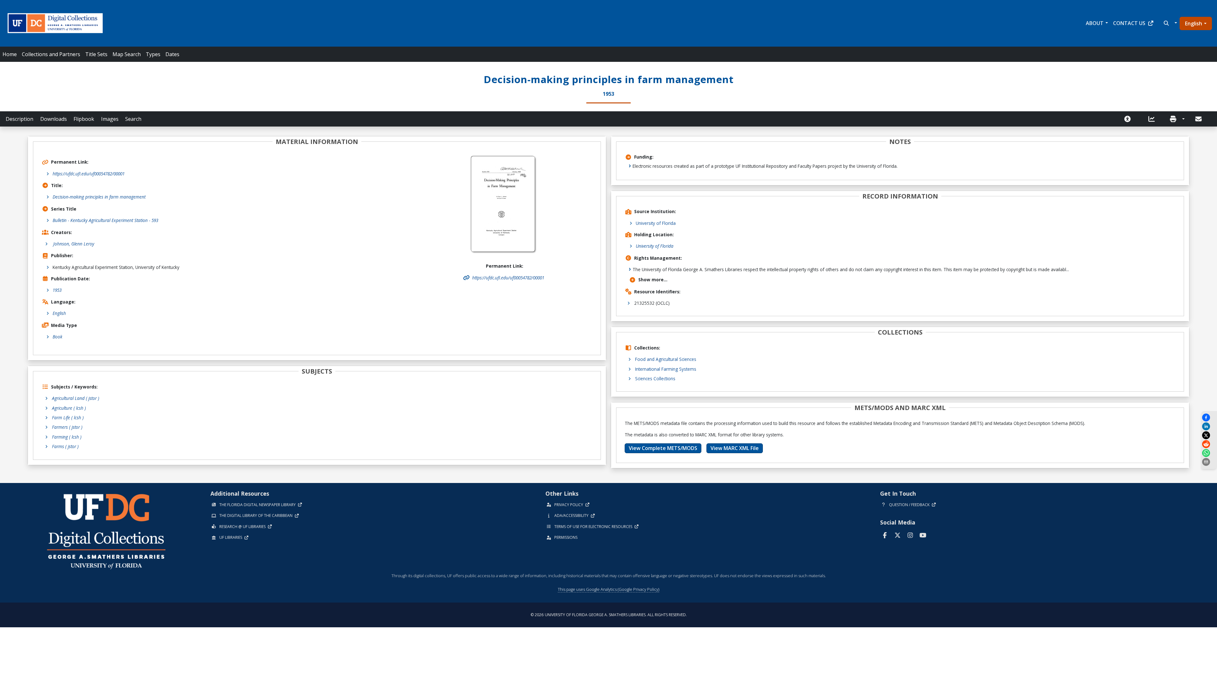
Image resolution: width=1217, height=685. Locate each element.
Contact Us (1129, 23)
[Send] (1199, 119)
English (1193, 23)
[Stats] (1153, 119)
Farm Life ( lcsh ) (68, 417)
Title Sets (96, 54)
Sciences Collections (655, 378)
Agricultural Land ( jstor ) (75, 398)
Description (19, 118)
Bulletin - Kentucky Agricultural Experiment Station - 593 (105, 220)
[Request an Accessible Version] (1129, 119)
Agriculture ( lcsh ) (69, 408)
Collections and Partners (51, 54)
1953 (57, 290)
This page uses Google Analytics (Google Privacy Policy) (608, 589)
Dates (172, 54)
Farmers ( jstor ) (67, 427)
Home (10, 54)
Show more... (652, 280)
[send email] (1209, 462)
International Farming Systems (665, 369)
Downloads (53, 118)
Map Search (127, 54)
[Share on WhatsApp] (1209, 453)
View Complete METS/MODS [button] (663, 448)
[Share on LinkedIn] (1209, 426)
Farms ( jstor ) (65, 446)
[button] (1170, 23)
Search (133, 118)
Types (153, 54)
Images (110, 118)
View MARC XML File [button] (735, 448)
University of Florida (656, 223)
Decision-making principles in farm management (99, 197)
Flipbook (84, 118)
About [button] (1095, 23)
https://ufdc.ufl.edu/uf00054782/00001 (89, 174)
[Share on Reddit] (1209, 444)
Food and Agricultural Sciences (665, 359)
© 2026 (609, 614)
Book (57, 337)
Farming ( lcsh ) (66, 437)
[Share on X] (1209, 435)
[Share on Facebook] (1209, 417)
